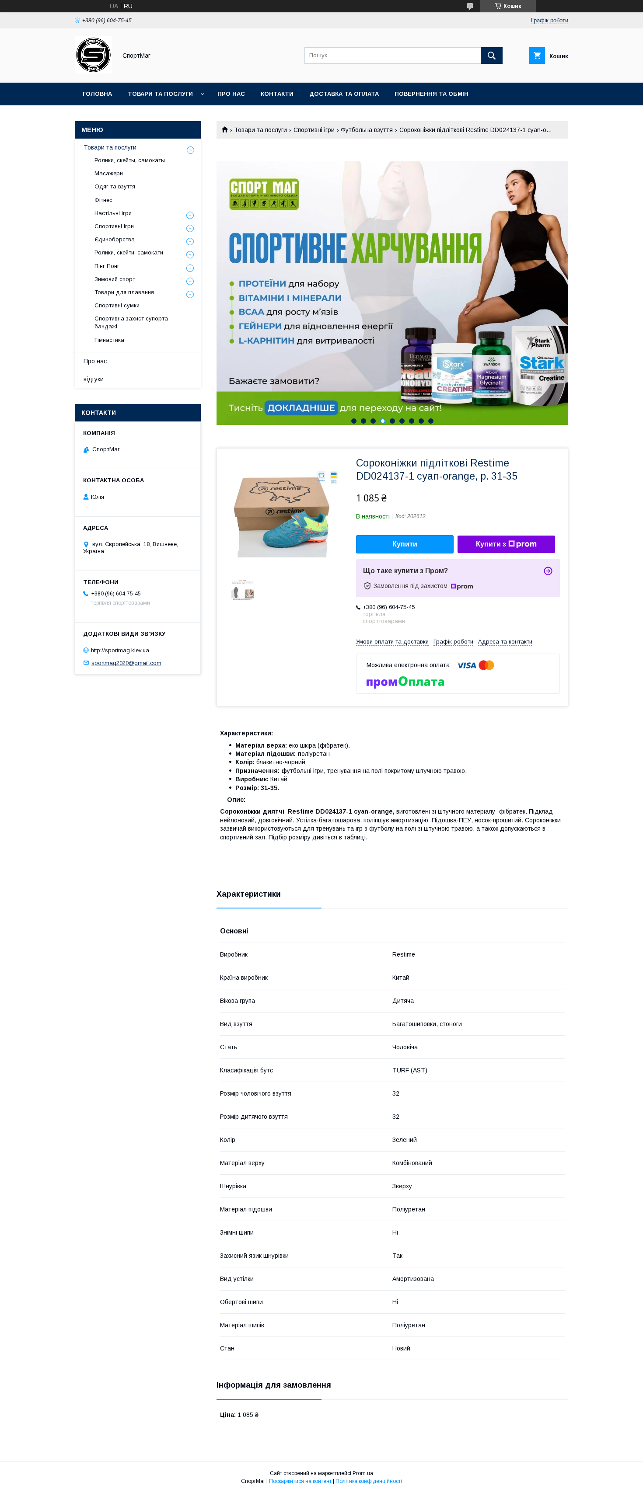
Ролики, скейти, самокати (128, 252)
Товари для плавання (124, 292)
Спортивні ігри (314, 129)
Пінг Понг (106, 266)
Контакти (277, 93)
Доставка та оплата (344, 93)
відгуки (94, 379)
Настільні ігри (113, 213)
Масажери (108, 173)
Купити (404, 544)
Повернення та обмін (431, 93)
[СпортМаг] (93, 71)
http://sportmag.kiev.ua (120, 650)
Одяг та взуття (114, 186)
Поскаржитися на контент (300, 1481)
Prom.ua (363, 1473)
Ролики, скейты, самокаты (129, 160)
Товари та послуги (160, 93)
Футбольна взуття (367, 129)
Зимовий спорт (114, 279)
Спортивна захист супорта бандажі (131, 322)
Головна (97, 93)
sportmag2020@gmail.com (126, 662)
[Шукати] (492, 55)
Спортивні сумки (117, 305)
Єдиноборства (114, 239)
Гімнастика (109, 340)
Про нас (231, 93)
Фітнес (103, 200)
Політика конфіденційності (368, 1481)
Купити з (491, 544)
